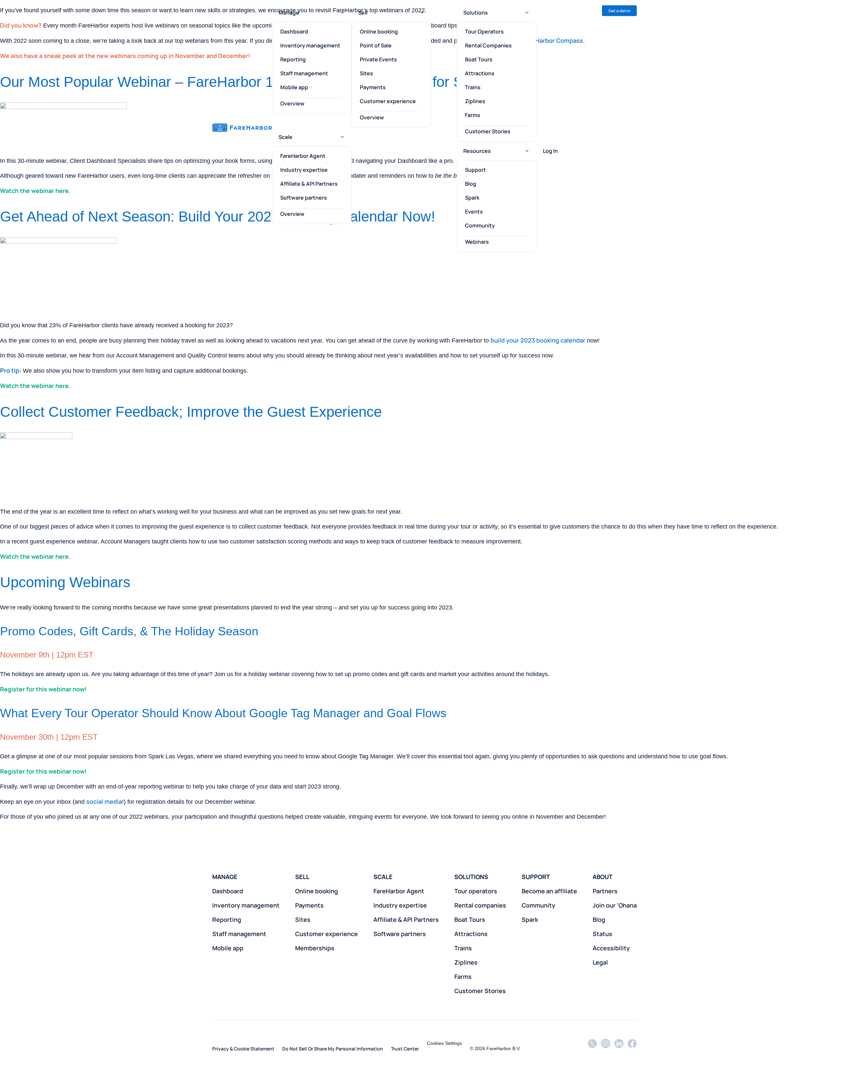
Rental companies (480, 905)
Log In (550, 151)
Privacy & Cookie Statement (243, 1048)
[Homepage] (242, 127)
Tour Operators (484, 31)
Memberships (314, 948)
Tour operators (475, 891)
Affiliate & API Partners (309, 183)
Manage (289, 12)
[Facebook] (632, 1048)
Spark (472, 197)
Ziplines (475, 101)
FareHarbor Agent (302, 155)
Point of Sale (376, 45)
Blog (470, 183)
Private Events (378, 59)
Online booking (379, 31)
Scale (286, 137)
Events (474, 211)
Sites (366, 73)
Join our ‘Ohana (615, 905)
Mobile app (294, 87)
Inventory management (310, 45)
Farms (472, 115)
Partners (605, 891)
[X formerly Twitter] (592, 1048)
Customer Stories (487, 131)
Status (602, 934)
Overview (292, 103)
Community (480, 225)
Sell (362, 12)
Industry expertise (304, 169)
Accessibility (611, 948)
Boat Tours (478, 59)
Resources (477, 151)
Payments (373, 87)
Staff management (304, 73)
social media (104, 801)
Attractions (479, 73)
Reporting (293, 59)
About (603, 877)
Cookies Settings (444, 1043)
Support (475, 169)
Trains (473, 87)
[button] (342, 12)
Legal (600, 962)
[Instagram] (605, 1048)
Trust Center (405, 1048)
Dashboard (294, 31)
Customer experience (388, 101)
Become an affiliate (549, 891)
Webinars (477, 241)
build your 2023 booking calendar (537, 340)
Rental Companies (488, 45)
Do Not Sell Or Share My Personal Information (332, 1048)
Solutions (475, 12)
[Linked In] (618, 1048)
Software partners (303, 197)
